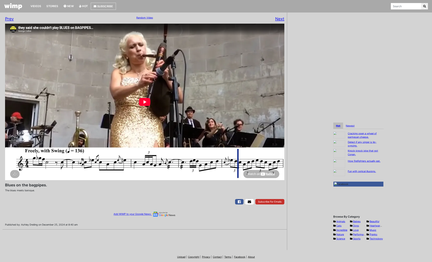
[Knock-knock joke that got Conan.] (339, 153)
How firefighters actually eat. (364, 161)
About (251, 256)
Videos (36, 6)
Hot (84, 6)
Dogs (356, 225)
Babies (357, 221)
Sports (357, 238)
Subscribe (104, 6)
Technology (376, 238)
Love (356, 230)
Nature (340, 234)
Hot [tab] (338, 125)
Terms (227, 256)
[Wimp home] (13, 6)
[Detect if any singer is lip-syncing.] (339, 143)
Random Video (144, 17)
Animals (340, 221)
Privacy (206, 256)
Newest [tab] (350, 125)
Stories (52, 6)
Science (340, 238)
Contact (217, 256)
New (70, 6)
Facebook (239, 256)
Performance (360, 234)
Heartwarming (378, 225)
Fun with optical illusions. (362, 171)
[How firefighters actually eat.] (339, 163)
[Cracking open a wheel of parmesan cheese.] (339, 134)
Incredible (341, 230)
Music (373, 230)
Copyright (193, 256)
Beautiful (374, 221)
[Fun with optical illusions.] (339, 172)
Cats (339, 225)
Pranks (373, 234)
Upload (181, 256)
